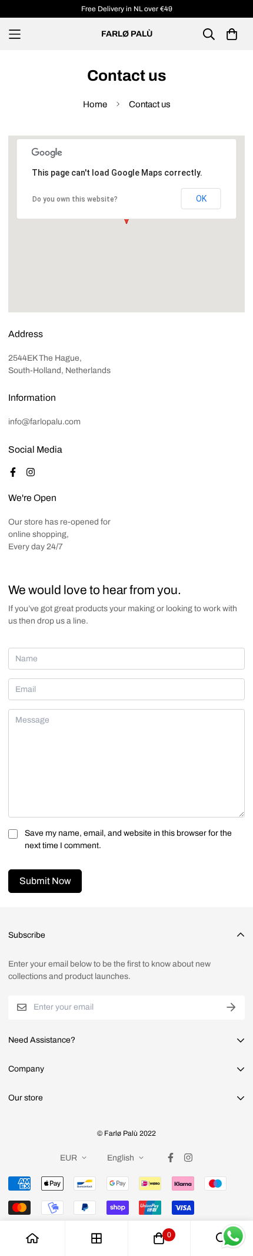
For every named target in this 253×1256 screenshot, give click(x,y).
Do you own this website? (75, 199)
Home (95, 104)
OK (201, 198)
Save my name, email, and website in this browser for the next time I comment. (128, 839)
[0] (159, 1238)
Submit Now (45, 881)
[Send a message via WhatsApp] (233, 1236)
